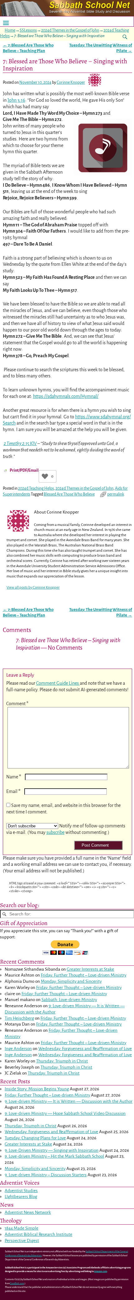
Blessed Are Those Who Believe (69, 494)
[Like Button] (45, 476)
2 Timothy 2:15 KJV (20, 443)
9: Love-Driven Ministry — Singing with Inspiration (51, 1150)
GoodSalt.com (17, 1283)
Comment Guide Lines (58, 683)
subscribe (55, 832)
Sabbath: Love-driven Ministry (69, 999)
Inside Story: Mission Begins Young (37, 1089)
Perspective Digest (22, 1240)
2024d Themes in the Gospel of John (70, 30)
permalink (115, 494)
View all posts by (33, 587)
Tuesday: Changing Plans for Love (35, 1138)
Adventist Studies (21, 1190)
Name (13, 776)
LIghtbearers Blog (21, 1196)
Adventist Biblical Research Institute (38, 1234)
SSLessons (28, 30)
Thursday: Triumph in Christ (62, 1061)
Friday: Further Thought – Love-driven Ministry (83, 975)
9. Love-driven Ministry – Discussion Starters (46, 1175)
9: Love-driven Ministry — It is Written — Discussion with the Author (68, 1101)
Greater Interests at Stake (90, 969)
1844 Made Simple (21, 1228)
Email (13, 791)
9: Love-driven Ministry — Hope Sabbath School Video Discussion (65, 1113)
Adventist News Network (28, 1212)
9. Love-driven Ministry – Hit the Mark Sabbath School (54, 1156)
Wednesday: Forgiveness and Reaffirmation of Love (85, 1048)
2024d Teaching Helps (36, 488)
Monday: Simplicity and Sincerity (71, 981)
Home (10, 30)
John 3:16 (16, 100)
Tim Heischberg (19, 1018)
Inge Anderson (18, 1048)
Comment (17, 703)
